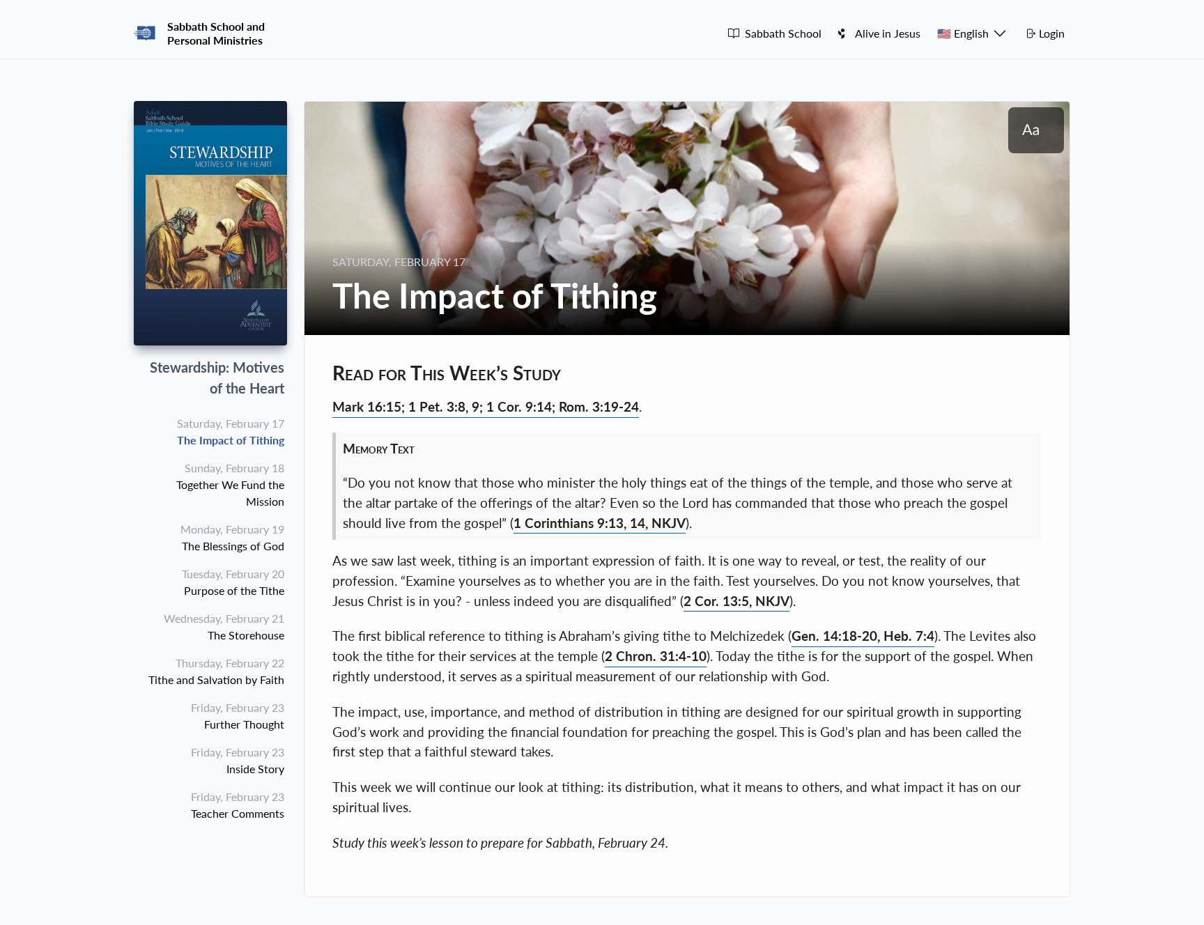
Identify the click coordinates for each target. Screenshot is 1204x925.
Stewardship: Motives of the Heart (217, 377)
